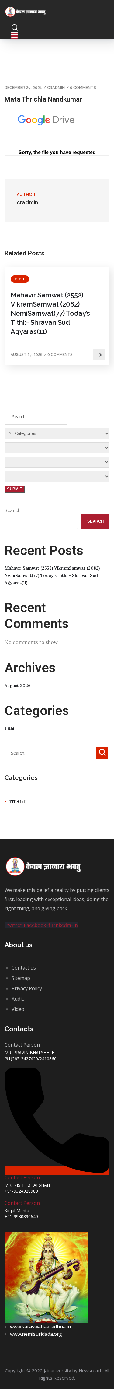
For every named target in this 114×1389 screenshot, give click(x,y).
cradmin (56, 87)
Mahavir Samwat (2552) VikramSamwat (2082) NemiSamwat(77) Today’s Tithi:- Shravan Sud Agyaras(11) (50, 313)
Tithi (20, 279)
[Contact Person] (57, 1170)
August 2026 (17, 685)
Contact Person (22, 1177)
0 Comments (83, 87)
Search (13, 510)
